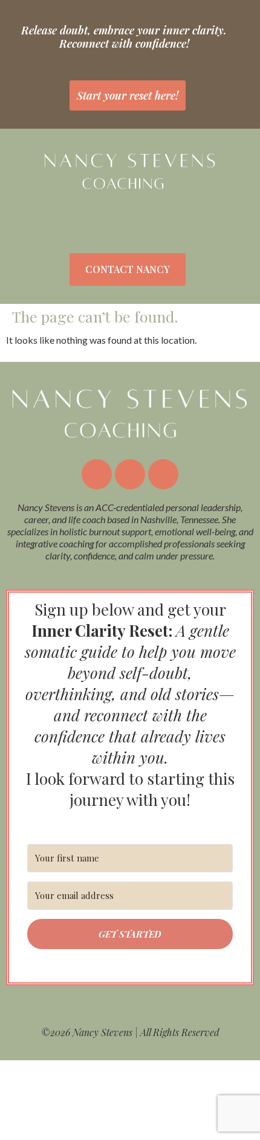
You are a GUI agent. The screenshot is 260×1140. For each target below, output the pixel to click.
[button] (130, 215)
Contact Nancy (127, 269)
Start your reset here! (127, 95)
